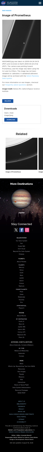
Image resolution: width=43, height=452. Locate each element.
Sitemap (21, 419)
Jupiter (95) (21, 327)
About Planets (21, 261)
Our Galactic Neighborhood (11, 7)
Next (38, 200)
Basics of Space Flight (21, 385)
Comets (21, 356)
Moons (21, 313)
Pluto (21, 291)
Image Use (21, 411)
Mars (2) (21, 324)
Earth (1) (21, 321)
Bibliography (21, 404)
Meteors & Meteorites (21, 351)
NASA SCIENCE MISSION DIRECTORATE (21, 414)
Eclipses (21, 254)
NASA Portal (21, 416)
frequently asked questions (15, 85)
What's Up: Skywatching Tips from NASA (21, 366)
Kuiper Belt (21, 246)
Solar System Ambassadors (21, 387)
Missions (21, 377)
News (21, 363)
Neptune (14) (21, 335)
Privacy (21, 409)
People (21, 374)
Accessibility (21, 422)
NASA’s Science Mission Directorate (21, 432)
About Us (21, 401)
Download (11, 119)
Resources (21, 369)
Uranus (21, 283)
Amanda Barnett (26, 435)
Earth (21, 272)
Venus (22, 270)
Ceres (21, 294)
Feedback (21, 406)
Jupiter (21, 213)
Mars (21, 275)
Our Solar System (21, 241)
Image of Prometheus (13, 172)
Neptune (21, 286)
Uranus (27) (21, 332)
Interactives (21, 382)
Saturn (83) (21, 329)
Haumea (21, 299)
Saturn (21, 280)
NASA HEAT (22, 393)
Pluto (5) (21, 337)
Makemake (21, 297)
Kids (21, 379)
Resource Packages (21, 390)
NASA (2, 3)
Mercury (21, 267)
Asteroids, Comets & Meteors (21, 342)
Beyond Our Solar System (21, 251)
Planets (21, 258)
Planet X (21, 308)
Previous (4, 200)
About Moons (21, 315)
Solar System (21, 238)
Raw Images (6, 10)
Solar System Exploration (11, 3)
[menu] (40, 3)
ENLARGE (8, 101)
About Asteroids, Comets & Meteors (21, 345)
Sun (21, 243)
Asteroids (21, 353)
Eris (21, 302)
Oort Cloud (21, 249)
